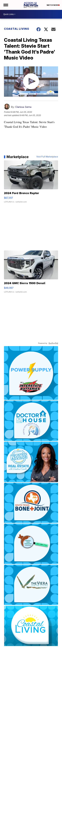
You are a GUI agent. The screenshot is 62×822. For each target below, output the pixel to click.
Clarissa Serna (23, 106)
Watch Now (52, 5)
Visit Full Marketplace (47, 157)
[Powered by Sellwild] (53, 343)
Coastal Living (16, 28)
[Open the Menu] (5, 5)
